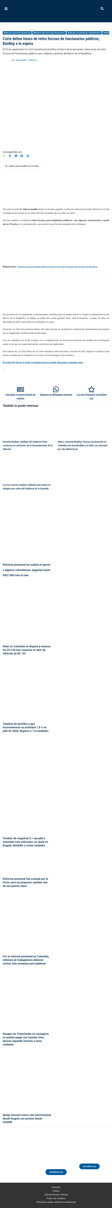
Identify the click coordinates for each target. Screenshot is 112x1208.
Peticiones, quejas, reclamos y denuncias (56, 1202)
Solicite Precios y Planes (56, 1194)
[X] (9, 155)
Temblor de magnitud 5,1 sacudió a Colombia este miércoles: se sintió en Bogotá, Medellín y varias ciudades (25, 842)
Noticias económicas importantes (84, 32)
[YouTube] (28, 1159)
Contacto (56, 1187)
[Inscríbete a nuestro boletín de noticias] (20, 389)
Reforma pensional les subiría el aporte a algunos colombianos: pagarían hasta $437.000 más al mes (26, 570)
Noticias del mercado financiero (49, 32)
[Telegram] (27, 155)
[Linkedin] (13, 1159)
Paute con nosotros (56, 1198)
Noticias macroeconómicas (17, 32)
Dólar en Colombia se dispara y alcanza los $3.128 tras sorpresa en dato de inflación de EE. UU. (26, 650)
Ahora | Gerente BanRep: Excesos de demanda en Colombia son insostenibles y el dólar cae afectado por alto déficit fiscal (82, 445)
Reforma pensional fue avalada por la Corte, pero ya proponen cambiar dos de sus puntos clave (25, 882)
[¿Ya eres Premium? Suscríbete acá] (91, 389)
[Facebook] (21, 155)
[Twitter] (8, 1159)
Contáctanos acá (56, 1172)
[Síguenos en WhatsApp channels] (56, 389)
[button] (102, 9)
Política (56, 1191)
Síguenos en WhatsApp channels (56, 394)
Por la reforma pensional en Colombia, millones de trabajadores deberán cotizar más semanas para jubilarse (26, 960)
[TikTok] (23, 1159)
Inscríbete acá (89, 1166)
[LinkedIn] (16, 155)
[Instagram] (18, 1159)
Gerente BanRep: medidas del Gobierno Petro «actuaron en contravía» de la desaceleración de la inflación (28, 445)
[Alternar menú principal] (6, 8)
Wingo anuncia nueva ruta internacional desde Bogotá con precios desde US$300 (27, 1118)
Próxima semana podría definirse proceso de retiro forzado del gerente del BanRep (57, 267)
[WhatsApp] (4, 155)
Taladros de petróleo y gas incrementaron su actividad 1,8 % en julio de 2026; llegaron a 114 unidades (25, 727)
